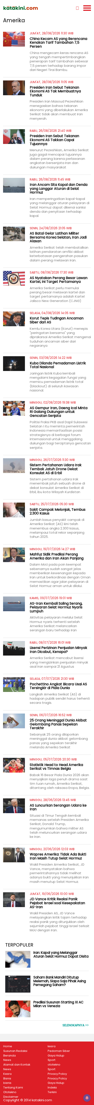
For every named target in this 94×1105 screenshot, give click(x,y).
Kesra (7, 1073)
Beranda (9, 1055)
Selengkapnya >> (76, 1025)
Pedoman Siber (59, 1051)
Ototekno (9, 1092)
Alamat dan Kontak (16, 1064)
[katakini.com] (25, 8)
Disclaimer (10, 1096)
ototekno (54, 1064)
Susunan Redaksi (15, 1051)
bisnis (7, 1083)
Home (7, 1046)
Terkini (52, 1092)
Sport (51, 1060)
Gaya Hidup (56, 1055)
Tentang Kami (13, 1087)
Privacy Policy (57, 1073)
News (7, 1060)
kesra (52, 1046)
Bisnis (7, 1078)
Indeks (52, 1087)
